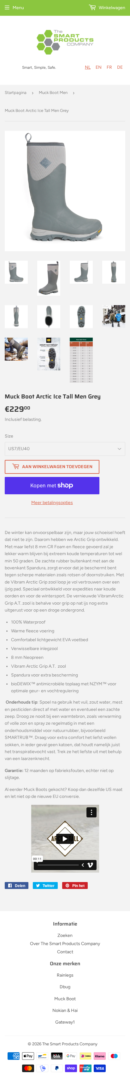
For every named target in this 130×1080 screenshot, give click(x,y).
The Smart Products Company (70, 1044)
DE (120, 67)
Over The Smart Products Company (65, 943)
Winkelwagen (111, 7)
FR (109, 67)
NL (88, 67)
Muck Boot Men (53, 92)
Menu (18, 7)
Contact (65, 952)
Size (9, 436)
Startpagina (16, 92)
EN (99, 67)
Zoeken (65, 935)
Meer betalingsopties (52, 502)
